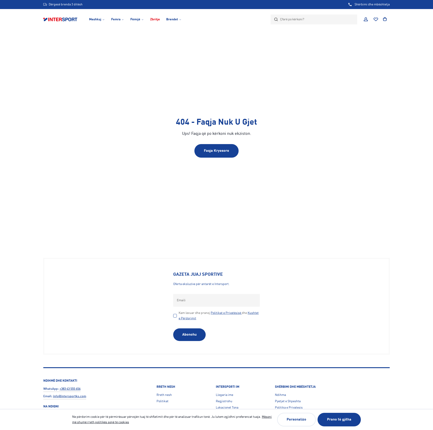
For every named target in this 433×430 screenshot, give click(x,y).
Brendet (172, 19)
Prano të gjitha (339, 419)
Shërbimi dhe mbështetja (372, 4)
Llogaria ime (224, 395)
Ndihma (280, 395)
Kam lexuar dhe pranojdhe (219, 315)
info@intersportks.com (69, 396)
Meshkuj (95, 19)
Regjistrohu (224, 401)
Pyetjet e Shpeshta (288, 401)
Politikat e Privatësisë (226, 313)
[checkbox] (175, 316)
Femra (115, 19)
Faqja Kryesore (216, 151)
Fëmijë (135, 19)
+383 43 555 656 (70, 388)
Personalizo (296, 419)
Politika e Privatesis (289, 407)
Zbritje (155, 19)
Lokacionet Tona (227, 407)
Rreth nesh (164, 395)
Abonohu (189, 335)
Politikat (162, 401)
